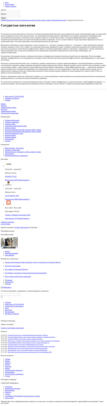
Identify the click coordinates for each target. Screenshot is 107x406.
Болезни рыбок (10, 135)
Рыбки (7, 368)
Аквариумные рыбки (8, 111)
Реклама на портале (12, 98)
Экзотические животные (9, 113)
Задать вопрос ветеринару (14, 306)
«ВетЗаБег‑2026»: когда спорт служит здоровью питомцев (25, 339)
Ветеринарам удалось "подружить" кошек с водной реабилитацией (27, 350)
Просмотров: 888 (11, 199)
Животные (11, 20)
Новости (8, 392)
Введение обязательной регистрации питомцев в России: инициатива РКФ (30, 352)
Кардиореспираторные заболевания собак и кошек (23, 131)
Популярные (9, 255)
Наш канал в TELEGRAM (14, 96)
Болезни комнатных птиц (14, 133)
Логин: (3, 10)
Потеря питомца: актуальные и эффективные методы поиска (25, 344)
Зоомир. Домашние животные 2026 (17, 215)
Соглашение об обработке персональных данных (22, 396)
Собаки (7, 100)
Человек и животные (12, 150)
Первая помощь (10, 137)
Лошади (4, 106)
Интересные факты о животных (16, 155)
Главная (3, 20)
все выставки (5, 224)
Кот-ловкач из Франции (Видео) (16, 269)
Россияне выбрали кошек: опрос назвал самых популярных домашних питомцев (31, 337)
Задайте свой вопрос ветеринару (12, 328)
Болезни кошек (10, 128)
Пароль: (3, 14)
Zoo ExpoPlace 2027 (12, 196)
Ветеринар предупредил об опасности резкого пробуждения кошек (27, 348)
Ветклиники (9, 139)
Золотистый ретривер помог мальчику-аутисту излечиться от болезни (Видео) (33, 262)
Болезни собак (10, 124)
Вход (7, 2)
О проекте (8, 387)
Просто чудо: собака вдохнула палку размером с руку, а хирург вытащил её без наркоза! (34, 341)
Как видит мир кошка (12, 266)
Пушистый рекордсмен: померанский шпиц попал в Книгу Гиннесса (28, 335)
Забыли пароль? (10, 6)
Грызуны (4, 109)
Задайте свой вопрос (21, 227)
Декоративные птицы (8, 107)
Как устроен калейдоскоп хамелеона (18, 276)
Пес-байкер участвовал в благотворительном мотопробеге (26, 273)
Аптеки (7, 141)
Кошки (3, 104)
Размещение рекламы (12, 388)
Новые (7, 251)
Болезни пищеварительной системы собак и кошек (33, 20)
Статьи (7, 376)
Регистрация (9, 4)
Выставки (8, 310)
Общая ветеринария (12, 120)
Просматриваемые (11, 253)
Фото (7, 308)
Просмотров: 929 (11, 218)
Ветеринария (9, 312)
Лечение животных (12, 122)
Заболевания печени (59, 20)
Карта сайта (9, 398)
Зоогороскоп (9, 154)
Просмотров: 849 (11, 180)
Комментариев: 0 (24, 180)
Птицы (7, 365)
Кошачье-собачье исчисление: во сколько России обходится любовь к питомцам (31, 346)
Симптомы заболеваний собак (16, 126)
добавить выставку (7, 222)
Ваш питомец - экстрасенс (14, 148)
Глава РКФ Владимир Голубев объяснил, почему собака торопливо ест (28, 342)
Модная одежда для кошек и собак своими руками (23, 152)
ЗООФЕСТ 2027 (11, 176)
